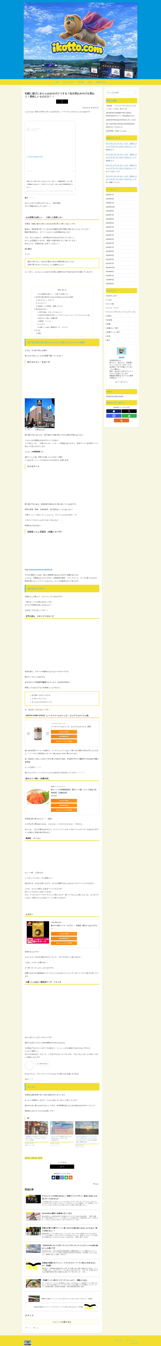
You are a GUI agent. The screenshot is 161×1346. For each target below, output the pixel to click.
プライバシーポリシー (130, 1340)
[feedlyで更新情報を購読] (66, 1177)
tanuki (28, 191)
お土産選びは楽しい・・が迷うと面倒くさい (54, 294)
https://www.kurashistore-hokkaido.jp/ (38, 569)
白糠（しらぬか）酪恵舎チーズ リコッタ (53, 327)
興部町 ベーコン (45, 321)
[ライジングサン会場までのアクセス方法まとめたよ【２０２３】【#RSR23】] (61, 1127)
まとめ (38, 330)
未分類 (35, 1158)
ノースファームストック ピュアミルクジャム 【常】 (71, 727)
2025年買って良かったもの (116, 131)
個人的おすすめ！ (42, 309)
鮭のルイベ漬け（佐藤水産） (49, 318)
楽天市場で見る (64, 736)
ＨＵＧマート (42, 303)
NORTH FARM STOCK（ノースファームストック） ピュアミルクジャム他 (64, 315)
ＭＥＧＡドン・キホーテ (46, 300)
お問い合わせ (118, 1340)
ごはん (28, 1158)
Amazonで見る (64, 732)
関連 (39, 333)
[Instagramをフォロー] (62, 1177)
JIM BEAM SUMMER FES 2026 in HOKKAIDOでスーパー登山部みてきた (120, 114)
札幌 (41, 1158)
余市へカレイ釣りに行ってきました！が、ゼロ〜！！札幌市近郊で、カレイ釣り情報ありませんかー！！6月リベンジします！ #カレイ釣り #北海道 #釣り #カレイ (49, 184)
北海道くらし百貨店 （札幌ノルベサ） (50, 306)
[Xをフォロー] (58, 1177)
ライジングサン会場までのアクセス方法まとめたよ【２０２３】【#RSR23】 (61, 1138)
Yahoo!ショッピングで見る (64, 741)
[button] (135, 93)
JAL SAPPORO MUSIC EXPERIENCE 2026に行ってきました (120, 125)
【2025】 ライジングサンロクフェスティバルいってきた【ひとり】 (121, 107)
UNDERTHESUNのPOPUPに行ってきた (121, 120)
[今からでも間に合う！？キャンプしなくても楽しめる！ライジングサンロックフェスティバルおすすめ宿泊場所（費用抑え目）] (87, 1127)
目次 (59, 290)
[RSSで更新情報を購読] (70, 1177)
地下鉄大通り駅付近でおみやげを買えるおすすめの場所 (54, 297)
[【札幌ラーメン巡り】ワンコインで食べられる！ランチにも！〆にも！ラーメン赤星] (36, 1127)
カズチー (42, 324)
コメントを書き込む (62, 1322)
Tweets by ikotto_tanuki (114, 396)
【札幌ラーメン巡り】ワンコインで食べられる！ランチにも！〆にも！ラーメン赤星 (36, 1138)
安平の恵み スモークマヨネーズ (50, 312)
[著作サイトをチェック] (53, 1177)
